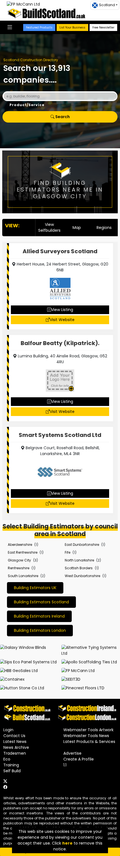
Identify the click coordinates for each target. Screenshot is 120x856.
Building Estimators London (40, 630)
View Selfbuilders (49, 227)
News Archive (16, 747)
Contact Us (14, 735)
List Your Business (72, 27)
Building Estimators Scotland (41, 602)
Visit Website (62, 319)
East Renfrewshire (22, 552)
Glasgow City (19, 560)
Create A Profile (78, 759)
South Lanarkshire (23, 575)
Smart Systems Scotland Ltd (60, 435)
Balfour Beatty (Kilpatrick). (60, 343)
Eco (6, 759)
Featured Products (39, 27)
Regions (104, 227)
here (67, 843)
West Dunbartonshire (82, 575)
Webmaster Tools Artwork (88, 730)
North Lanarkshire (79, 560)
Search (62, 116)
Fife (67, 552)
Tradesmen (14, 753)
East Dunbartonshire (82, 544)
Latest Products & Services (89, 741)
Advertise (72, 753)
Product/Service (26, 104)
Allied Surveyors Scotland (60, 251)
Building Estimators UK (35, 587)
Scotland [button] (107, 5)
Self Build (12, 771)
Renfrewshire (18, 568)
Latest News (15, 741)
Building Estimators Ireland (39, 616)
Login (8, 730)
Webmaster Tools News (86, 735)
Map (77, 227)
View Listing (62, 309)
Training (11, 765)
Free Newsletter (103, 27)
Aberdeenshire (20, 544)
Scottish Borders (79, 568)
